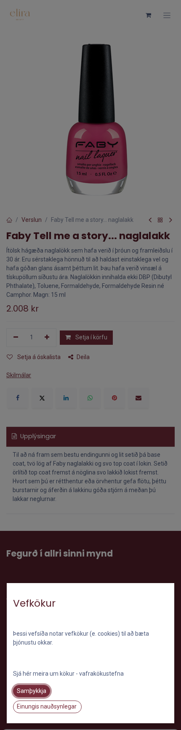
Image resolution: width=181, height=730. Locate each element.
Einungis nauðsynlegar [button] (47, 706)
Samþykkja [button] (31, 690)
